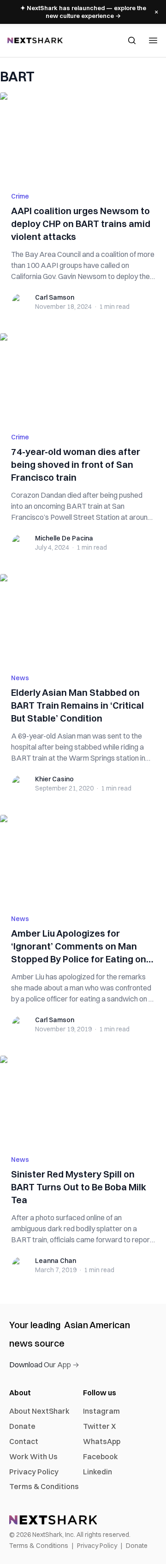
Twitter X (99, 1426)
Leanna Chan (55, 1261)
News (20, 678)
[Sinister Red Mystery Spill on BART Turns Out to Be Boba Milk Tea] (83, 1100)
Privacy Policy (34, 1471)
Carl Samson (54, 297)
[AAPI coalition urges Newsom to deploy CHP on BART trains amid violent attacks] (83, 136)
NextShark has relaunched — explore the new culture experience (83, 11)
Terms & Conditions (44, 1486)
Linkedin (97, 1471)
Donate (22, 1426)
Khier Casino (54, 779)
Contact (23, 1441)
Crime (20, 196)
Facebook (100, 1456)
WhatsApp (101, 1441)
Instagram (101, 1411)
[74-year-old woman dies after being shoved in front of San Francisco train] (83, 377)
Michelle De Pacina (64, 538)
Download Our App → (44, 1364)
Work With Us (33, 1456)
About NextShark (39, 1411)
